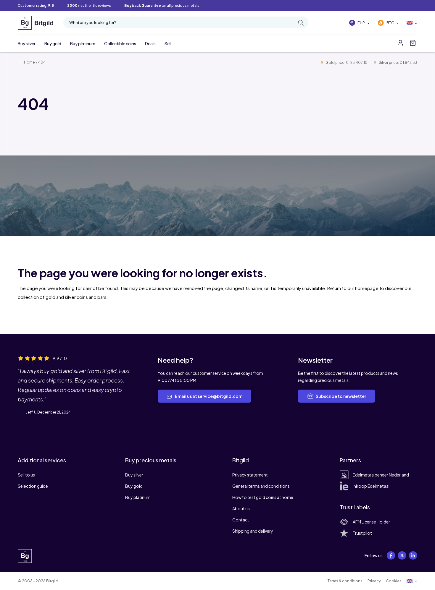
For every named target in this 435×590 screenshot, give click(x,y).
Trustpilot (362, 533)
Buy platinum (82, 43)
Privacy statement (250, 474)
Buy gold (52, 43)
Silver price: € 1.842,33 (398, 62)
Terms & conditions (345, 580)
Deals (150, 43)
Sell (168, 43)
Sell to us (26, 474)
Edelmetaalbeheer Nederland (381, 474)
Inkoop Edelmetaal (371, 486)
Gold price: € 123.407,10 (347, 62)
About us (241, 508)
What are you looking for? (92, 22)
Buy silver (27, 43)
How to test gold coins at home (262, 497)
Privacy (374, 580)
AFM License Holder (371, 521)
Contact (240, 519)
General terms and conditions (261, 486)
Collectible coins (120, 43)
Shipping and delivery (252, 531)
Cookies (394, 580)
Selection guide (33, 486)
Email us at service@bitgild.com (208, 396)
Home (29, 62)
